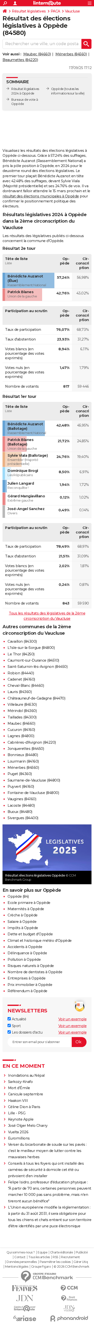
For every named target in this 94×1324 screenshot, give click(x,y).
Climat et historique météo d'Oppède (40, 940)
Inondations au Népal (26, 1075)
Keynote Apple (21, 1119)
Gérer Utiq (80, 1262)
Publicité (82, 1252)
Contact (20, 1257)
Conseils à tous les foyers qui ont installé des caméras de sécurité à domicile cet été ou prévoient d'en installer (46, 1169)
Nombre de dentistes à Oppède (35, 972)
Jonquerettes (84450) (26, 748)
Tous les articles (39, 1257)
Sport (16, 1026)
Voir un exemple (72, 1019)
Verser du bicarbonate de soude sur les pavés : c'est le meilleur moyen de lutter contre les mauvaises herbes (47, 1150)
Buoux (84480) (20, 811)
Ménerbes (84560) (71, 54)
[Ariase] (25, 1318)
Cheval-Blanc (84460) (26, 685)
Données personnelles (22, 1262)
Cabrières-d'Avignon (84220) (32, 742)
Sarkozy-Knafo (20, 1081)
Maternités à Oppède (26, 909)
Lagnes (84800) (21, 736)
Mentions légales (16, 1266)
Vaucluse (72, 11)
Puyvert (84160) (21, 786)
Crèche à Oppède (23, 915)
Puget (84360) (20, 774)
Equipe (42, 1252)
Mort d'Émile (19, 1088)
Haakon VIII (18, 1100)
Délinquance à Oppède (27, 953)
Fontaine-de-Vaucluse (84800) (33, 793)
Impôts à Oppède (23, 928)
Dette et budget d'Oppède (30, 934)
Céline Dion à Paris (24, 1107)
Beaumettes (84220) (20, 60)
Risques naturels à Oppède (31, 966)
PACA (55, 11)
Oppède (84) (18, 896)
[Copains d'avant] (25, 1308)
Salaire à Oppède (22, 921)
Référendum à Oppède (27, 991)
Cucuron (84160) (21, 729)
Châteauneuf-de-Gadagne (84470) (36, 698)
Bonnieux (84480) (23, 755)
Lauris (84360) (20, 692)
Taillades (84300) (22, 717)
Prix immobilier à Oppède (30, 984)
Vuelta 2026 (18, 1132)
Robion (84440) (21, 673)
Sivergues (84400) (23, 818)
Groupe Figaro (41, 1266)
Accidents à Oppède (25, 947)
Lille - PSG (17, 1113)
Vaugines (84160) (22, 799)
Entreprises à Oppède (26, 978)
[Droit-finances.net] (69, 1298)
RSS (55, 1257)
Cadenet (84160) (21, 679)
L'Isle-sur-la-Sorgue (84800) (31, 647)
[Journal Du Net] (25, 1298)
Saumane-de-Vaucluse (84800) (34, 780)
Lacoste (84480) (21, 805)
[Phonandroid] (69, 1318)
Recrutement (70, 1257)
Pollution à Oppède (24, 959)
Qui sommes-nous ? (21, 1252)
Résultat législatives (29, 11)
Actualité (18, 1019)
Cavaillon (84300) (22, 641)
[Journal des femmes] (25, 1288)
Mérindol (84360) (22, 710)
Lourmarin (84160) (23, 761)
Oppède (57, 89)
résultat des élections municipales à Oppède (41, 196)
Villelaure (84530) (22, 704)
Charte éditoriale (61, 1252)
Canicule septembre (25, 1094)
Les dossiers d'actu (26, 1032)
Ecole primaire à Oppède (29, 902)
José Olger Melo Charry (28, 1125)
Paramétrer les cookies (55, 1262)
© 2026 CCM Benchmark (71, 1266)
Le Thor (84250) (21, 654)
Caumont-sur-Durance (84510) (33, 660)
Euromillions (19, 1138)
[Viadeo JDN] (69, 1308)
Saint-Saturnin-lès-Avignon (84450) (37, 666)
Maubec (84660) (37, 54)
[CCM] (69, 1288)
